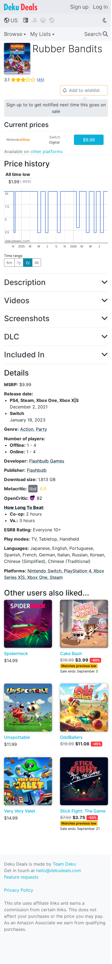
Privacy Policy (18, 890)
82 (39, 498)
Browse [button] (14, 34)
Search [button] (96, 34)
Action (26, 429)
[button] (56, 283)
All (37, 262)
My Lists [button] (41, 34)
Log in (100, 7)
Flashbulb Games (46, 461)
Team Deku (64, 864)
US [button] (11, 20)
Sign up (79, 7)
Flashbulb (36, 470)
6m (9, 262)
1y (19, 262)
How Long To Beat (23, 507)
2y (28, 262)
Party (41, 429)
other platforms (46, 151)
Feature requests (21, 877)
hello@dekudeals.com (58, 870)
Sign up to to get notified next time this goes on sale (56, 108)
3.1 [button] (24, 79)
